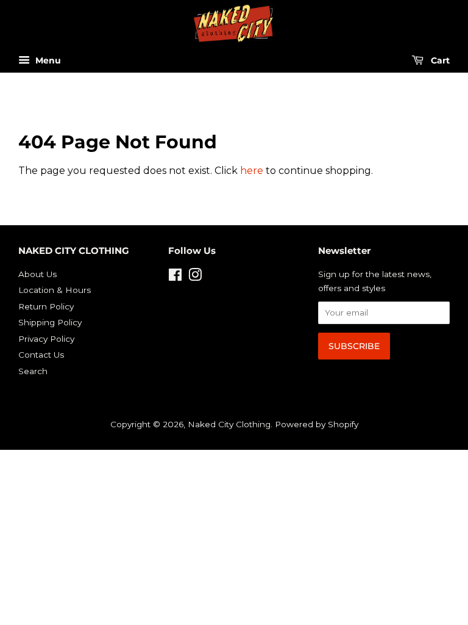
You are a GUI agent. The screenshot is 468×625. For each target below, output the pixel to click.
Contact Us (41, 354)
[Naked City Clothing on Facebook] (175, 277)
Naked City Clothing (229, 424)
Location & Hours (54, 290)
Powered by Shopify (316, 424)
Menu (47, 61)
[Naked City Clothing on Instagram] (195, 277)
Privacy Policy (46, 339)
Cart (439, 61)
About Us (37, 274)
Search (33, 371)
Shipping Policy (50, 322)
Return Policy (46, 306)
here (251, 170)
